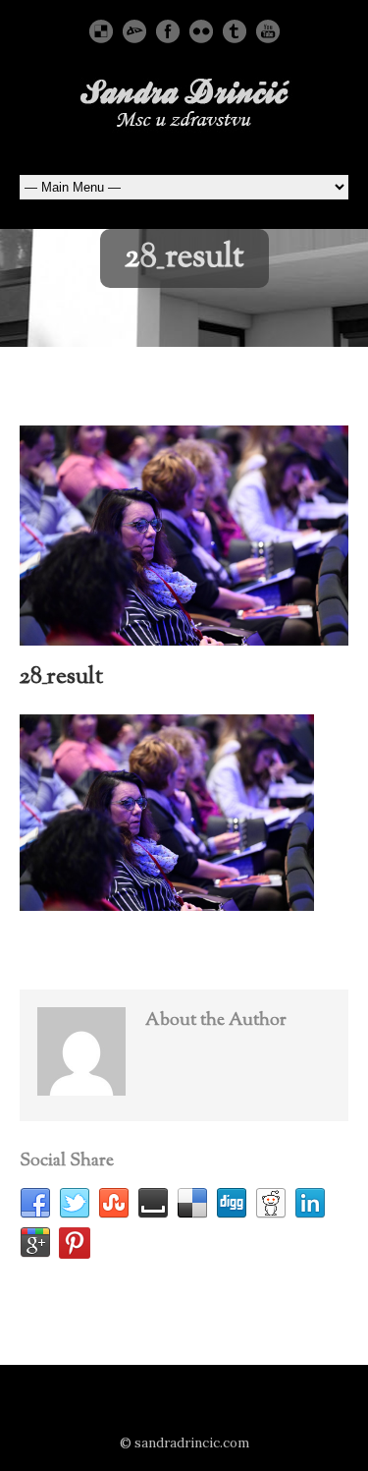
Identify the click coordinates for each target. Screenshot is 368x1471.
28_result (61, 677)
